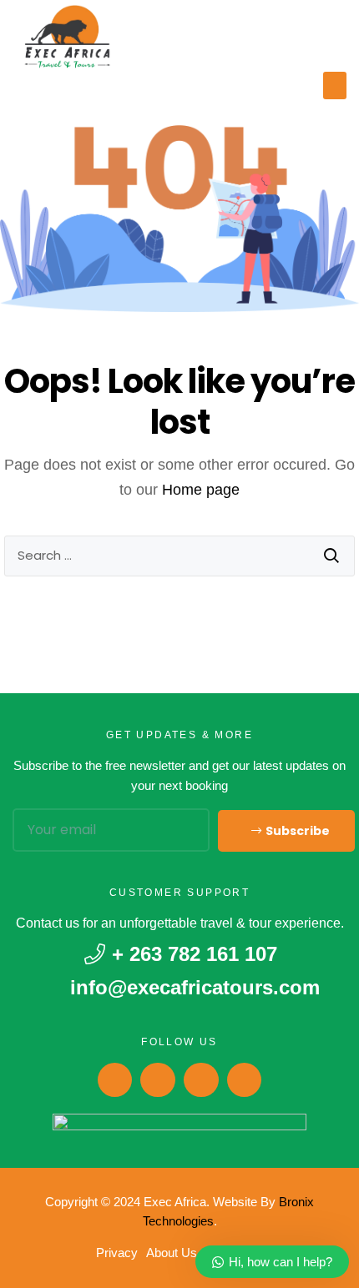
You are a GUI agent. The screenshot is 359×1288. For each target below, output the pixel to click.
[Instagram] (157, 1080)
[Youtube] (201, 1080)
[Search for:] (179, 556)
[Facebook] (115, 1080)
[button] (334, 85)
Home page (201, 489)
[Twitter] (244, 1080)
